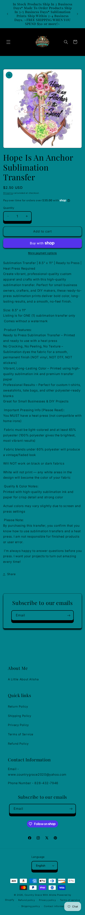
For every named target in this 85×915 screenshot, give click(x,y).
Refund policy (26, 900)
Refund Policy (18, 743)
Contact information (56, 906)
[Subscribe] (68, 615)
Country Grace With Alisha (40, 895)
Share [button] (11, 574)
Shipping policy (30, 906)
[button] (8, 41)
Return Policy (18, 706)
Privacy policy (47, 900)
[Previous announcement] (7, 14)
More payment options (42, 253)
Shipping (8, 193)
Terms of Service (20, 734)
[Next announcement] (77, 14)
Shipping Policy (19, 716)
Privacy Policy (18, 725)
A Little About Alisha (23, 679)
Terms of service (70, 900)
